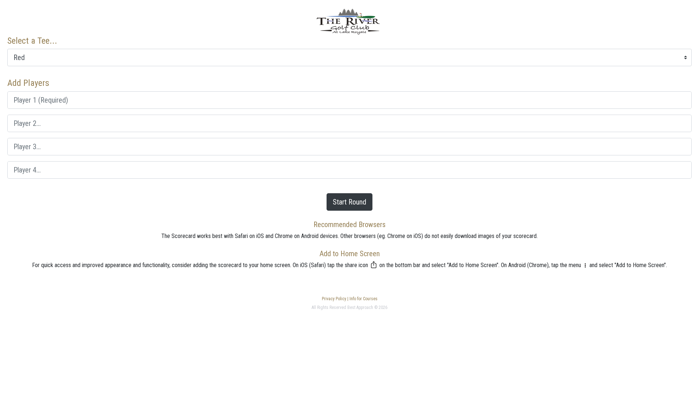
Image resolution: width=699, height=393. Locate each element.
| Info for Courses (362, 298)
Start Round (349, 202)
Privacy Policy (334, 298)
